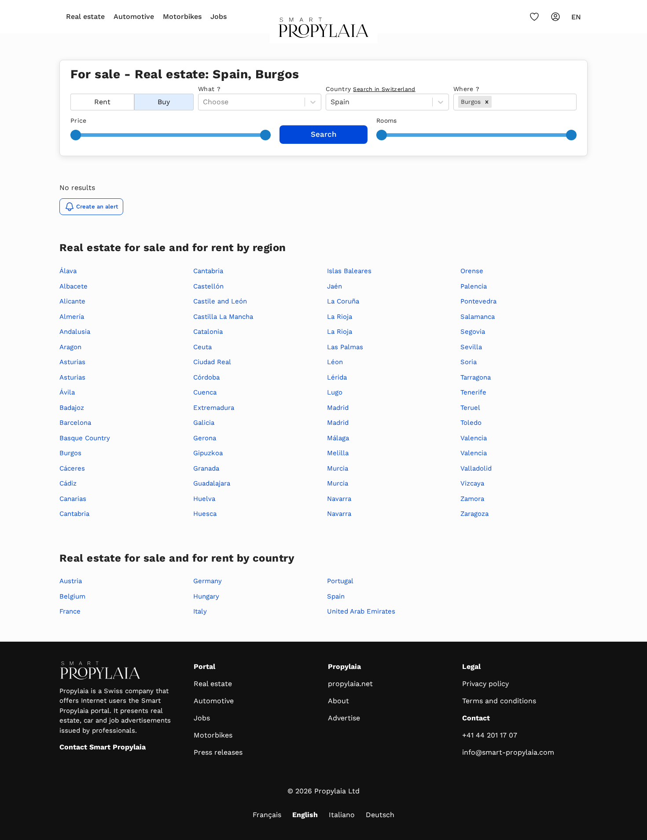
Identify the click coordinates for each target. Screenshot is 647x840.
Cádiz (68, 483)
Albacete (73, 286)
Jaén (334, 286)
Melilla (338, 453)
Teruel (470, 408)
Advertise (344, 718)
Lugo (334, 392)
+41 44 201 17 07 (489, 735)
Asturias (72, 362)
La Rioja (339, 317)
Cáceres (72, 468)
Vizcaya (472, 483)
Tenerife (473, 392)
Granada (206, 468)
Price (78, 120)
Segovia (472, 332)
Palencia (473, 286)
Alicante (72, 301)
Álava (68, 271)
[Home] (324, 30)
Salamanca (477, 317)
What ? (209, 88)
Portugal (340, 581)
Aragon (70, 347)
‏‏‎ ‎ (71, 88)
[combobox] (494, 102)
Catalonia (208, 332)
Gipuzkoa (208, 453)
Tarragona (475, 377)
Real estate (85, 16)
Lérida (337, 377)
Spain (336, 596)
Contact (476, 718)
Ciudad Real (212, 362)
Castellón (208, 286)
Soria (468, 362)
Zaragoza (474, 514)
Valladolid (476, 468)
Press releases (218, 752)
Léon (335, 362)
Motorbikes (182, 16)
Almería (71, 317)
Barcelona (75, 423)
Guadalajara (211, 483)
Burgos (70, 453)
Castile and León (220, 301)
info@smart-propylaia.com (508, 752)
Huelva (204, 499)
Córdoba (206, 377)
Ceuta (202, 347)
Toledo (471, 423)
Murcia (337, 468)
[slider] (75, 135)
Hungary (206, 596)
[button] (487, 101)
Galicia (203, 423)
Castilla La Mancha (223, 317)
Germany (207, 581)
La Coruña (343, 301)
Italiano (342, 815)
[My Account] (555, 16)
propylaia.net (350, 683)
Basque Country (84, 438)
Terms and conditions (499, 701)
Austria (70, 581)
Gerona (204, 438)
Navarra (339, 499)
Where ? (466, 88)
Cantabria (74, 514)
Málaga (338, 438)
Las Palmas (345, 347)
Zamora (472, 499)
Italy (200, 611)
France (70, 611)
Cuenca (205, 392)
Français (267, 815)
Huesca (205, 514)
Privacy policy (485, 683)
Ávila (67, 392)
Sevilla (471, 347)
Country (370, 88)
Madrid (338, 408)
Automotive (134, 16)
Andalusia (74, 332)
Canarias (72, 499)
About (338, 701)
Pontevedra (478, 301)
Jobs (218, 16)
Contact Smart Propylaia (102, 747)
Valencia (473, 438)
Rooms (386, 120)
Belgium (72, 596)
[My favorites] (534, 16)
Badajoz (71, 408)
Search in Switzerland (384, 89)
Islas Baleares (349, 271)
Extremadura (213, 408)
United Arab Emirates (361, 611)
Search (324, 134)
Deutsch (380, 815)
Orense (471, 271)
